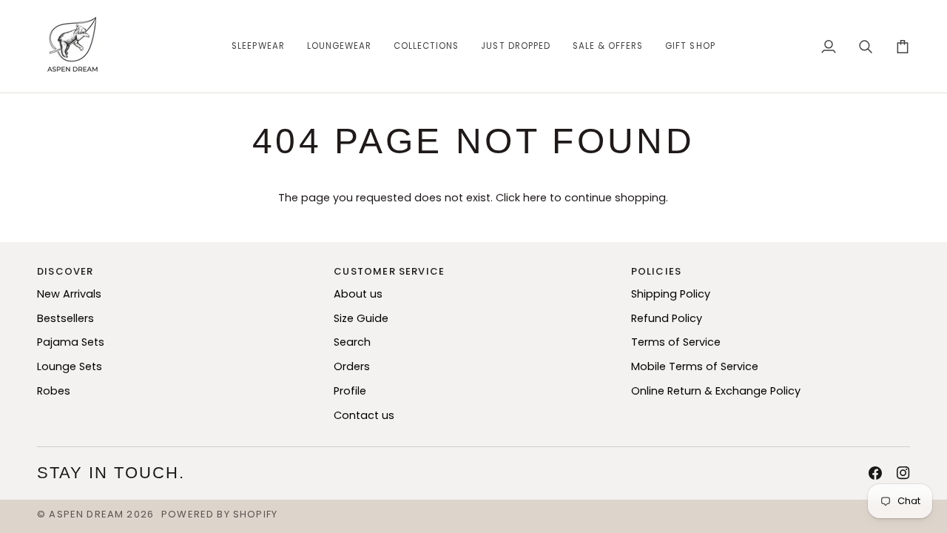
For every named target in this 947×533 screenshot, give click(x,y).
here (535, 197)
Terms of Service (676, 342)
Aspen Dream (86, 514)
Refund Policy (666, 318)
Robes (53, 390)
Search (352, 342)
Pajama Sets (70, 342)
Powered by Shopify (219, 514)
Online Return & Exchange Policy (716, 390)
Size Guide (361, 318)
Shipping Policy (670, 293)
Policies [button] (656, 271)
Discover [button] (65, 271)
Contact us (364, 415)
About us (358, 293)
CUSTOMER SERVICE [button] (389, 271)
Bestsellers (65, 318)
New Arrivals (69, 293)
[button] (257, 46)
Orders (352, 366)
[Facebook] (875, 473)
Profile (350, 390)
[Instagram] (903, 473)
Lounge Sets (69, 366)
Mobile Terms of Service (694, 366)
